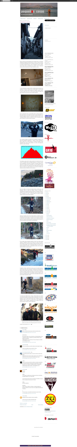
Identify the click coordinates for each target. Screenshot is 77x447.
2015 (46, 192)
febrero (48, 211)
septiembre (48, 201)
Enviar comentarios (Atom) (28, 406)
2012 (46, 196)
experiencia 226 (29, 18)
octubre (48, 200)
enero (48, 212)
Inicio (32, 404)
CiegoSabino (24, 344)
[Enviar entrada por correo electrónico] (31, 324)
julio (47, 204)
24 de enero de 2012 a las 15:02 (29, 332)
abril (47, 208)
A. (22, 360)
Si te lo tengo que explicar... (26, 352)
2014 (46, 193)
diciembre (48, 197)
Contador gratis (47, 25)
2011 (46, 235)
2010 (46, 236)
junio (47, 205)
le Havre (47, 227)
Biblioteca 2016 (46, 18)
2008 (46, 239)
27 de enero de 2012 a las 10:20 (29, 393)
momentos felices (49, 215)
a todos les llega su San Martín (51, 223)
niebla (47, 231)
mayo (47, 207)
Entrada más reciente (23, 404)
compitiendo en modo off (25, 22)
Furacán (23, 329)
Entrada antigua (40, 404)
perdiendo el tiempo (49, 219)
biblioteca (35, 18)
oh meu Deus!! (48, 222)
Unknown (23, 395)
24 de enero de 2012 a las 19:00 (29, 342)
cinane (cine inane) (49, 216)
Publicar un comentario (23, 403)
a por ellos (48, 233)
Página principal (22, 18)
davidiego (23, 369)
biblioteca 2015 (40, 18)
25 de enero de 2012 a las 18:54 (29, 358)
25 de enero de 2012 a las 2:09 (28, 349)
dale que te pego (49, 230)
